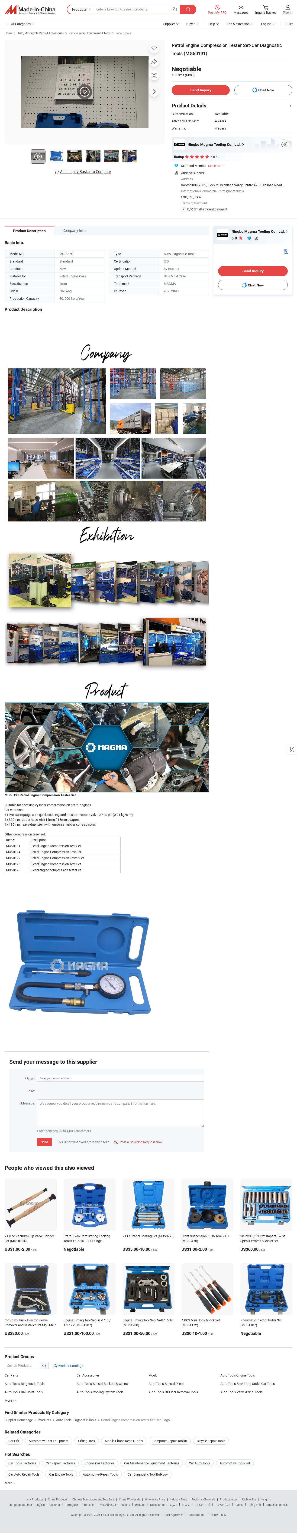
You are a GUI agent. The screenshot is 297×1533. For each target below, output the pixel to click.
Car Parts (11, 1375)
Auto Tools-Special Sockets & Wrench (103, 1383)
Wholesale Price (155, 1499)
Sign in (287, 12)
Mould (153, 1375)
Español (55, 1504)
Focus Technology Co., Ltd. (118, 1514)
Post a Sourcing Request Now (138, 1142)
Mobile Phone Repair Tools (124, 1441)
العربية (173, 1504)
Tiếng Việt (254, 1504)
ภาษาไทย (224, 1504)
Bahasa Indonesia (277, 1504)
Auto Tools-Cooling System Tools (100, 1392)
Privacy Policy (217, 1514)
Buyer (190, 24)
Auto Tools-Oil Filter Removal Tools (173, 1392)
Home (8, 33)
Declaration (196, 1514)
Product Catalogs (70, 1365)
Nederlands (157, 1504)
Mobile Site (249, 1499)
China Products (58, 1499)
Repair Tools (123, 33)
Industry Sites (178, 1499)
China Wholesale (129, 1499)
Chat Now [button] (266, 90)
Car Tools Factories (22, 1463)
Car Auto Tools (199, 1463)
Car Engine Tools (61, 1474)
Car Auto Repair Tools (23, 1474)
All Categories (21, 24)
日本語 (199, 1504)
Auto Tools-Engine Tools (237, 1375)
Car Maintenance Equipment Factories (151, 1463)
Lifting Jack (86, 1441)
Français (88, 1504)
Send (44, 1142)
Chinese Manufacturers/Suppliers (93, 1499)
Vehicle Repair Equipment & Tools (89, 33)
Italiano (125, 1504)
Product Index (228, 1499)
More (9, 1483)
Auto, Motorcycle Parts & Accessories (40, 33)
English (40, 1504)
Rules (289, 24)
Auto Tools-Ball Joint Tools (24, 1392)
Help (212, 24)
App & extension (238, 24)
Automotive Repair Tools (100, 1474)
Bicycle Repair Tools (211, 1441)
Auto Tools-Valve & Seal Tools (241, 1392)
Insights (266, 1499)
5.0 (235, 238)
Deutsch (140, 1504)
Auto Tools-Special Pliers (166, 1383)
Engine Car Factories (99, 1463)
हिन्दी (210, 1504)
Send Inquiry (200, 90)
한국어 (186, 1504)
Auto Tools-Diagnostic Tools (25, 1383)
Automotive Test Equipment (48, 1441)
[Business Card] (286, 251)
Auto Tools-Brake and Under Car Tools (247, 1383)
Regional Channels (203, 1499)
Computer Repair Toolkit (169, 1441)
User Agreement (174, 1514)
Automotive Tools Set (235, 1463)
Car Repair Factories (60, 1463)
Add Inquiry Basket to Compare (85, 171)
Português (71, 1504)
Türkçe (239, 1504)
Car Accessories (88, 1375)
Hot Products (34, 1499)
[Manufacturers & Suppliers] (30, 9)
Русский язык (107, 1504)
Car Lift (13, 1441)
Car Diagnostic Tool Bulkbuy (148, 1474)
